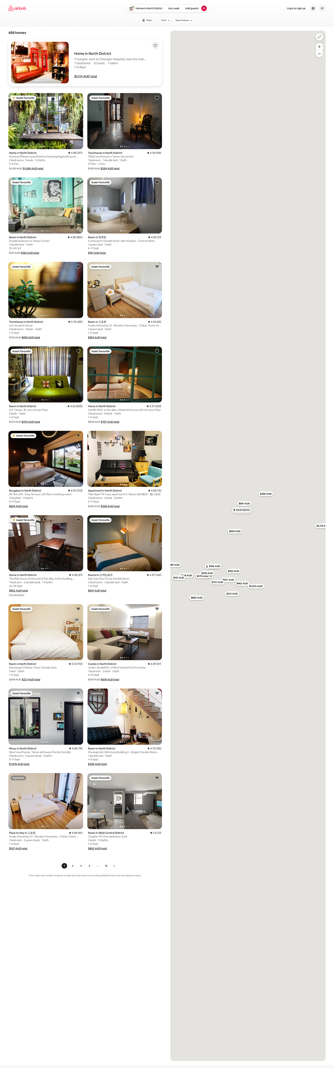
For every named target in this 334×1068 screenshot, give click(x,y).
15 (106, 865)
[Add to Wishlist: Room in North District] (78, 182)
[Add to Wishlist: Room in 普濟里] (157, 182)
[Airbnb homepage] (17, 8)
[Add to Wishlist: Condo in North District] (157, 608)
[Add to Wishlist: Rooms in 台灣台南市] (157, 520)
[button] (85, 76)
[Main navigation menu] (322, 8)
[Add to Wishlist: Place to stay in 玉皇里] (78, 777)
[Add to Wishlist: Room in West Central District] (157, 777)
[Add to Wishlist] (155, 45)
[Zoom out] (319, 53)
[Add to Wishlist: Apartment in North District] (157, 435)
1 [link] (64, 865)
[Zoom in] (319, 46)
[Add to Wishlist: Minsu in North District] (78, 693)
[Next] (114, 866)
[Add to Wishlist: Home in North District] (78, 97)
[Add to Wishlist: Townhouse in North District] (157, 97)
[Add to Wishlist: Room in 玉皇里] (157, 266)
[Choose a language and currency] (313, 8)
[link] (56, 866)
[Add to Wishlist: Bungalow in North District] (78, 435)
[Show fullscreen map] (319, 36)
